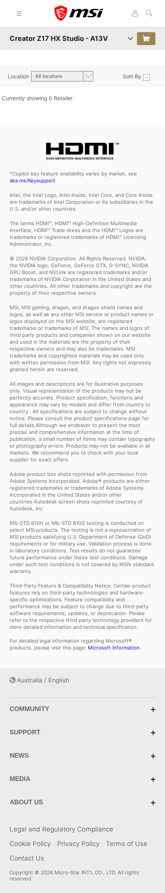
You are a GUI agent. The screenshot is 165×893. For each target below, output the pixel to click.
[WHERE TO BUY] (146, 38)
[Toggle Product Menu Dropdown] (130, 38)
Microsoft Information (114, 648)
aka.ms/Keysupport (32, 180)
